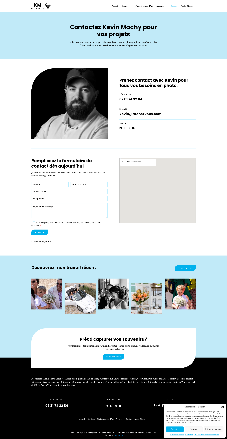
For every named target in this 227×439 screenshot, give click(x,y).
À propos (160, 6)
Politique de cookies (177, 435)
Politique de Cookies (147, 432)
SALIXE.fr (119, 435)
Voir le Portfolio (185, 268)
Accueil (115, 6)
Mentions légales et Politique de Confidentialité (202, 435)
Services (125, 6)
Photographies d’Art (144, 6)
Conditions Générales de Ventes (124, 432)
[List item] (120, 128)
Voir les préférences (213, 429)
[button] (222, 407)
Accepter (175, 429)
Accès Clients (187, 6)
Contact (173, 6)
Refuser (193, 429)
